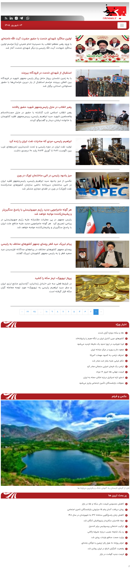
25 (34, 311)
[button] (4, 436)
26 (28, 311)
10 (46, 311)
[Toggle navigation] (121, 25)
